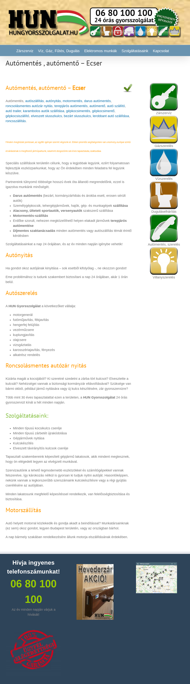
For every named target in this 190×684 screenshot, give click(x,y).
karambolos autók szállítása (43, 111)
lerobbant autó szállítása (111, 116)
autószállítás (34, 101)
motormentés (72, 101)
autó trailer (13, 111)
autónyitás (53, 101)
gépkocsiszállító (17, 116)
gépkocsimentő (103, 111)
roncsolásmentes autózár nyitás (29, 106)
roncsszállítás (16, 121)
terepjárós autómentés (71, 106)
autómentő (97, 106)
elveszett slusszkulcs (46, 116)
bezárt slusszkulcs (77, 116)
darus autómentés (97, 101)
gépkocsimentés (78, 111)
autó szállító (116, 106)
